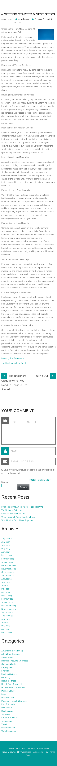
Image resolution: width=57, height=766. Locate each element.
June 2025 (6, 545)
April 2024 (5, 592)
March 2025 (6, 555)
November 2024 (8, 569)
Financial (5, 671)
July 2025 (5, 542)
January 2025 (7, 562)
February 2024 (7, 599)
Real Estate (6, 708)
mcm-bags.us (24, 19)
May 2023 (5, 626)
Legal (4, 694)
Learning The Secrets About (14, 358)
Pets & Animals (8, 704)
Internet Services (8, 691)
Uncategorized (8, 728)
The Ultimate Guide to (11, 510)
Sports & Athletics (9, 718)
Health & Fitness (8, 681)
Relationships (7, 711)
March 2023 (6, 632)
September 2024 (8, 575)
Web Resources (8, 731)
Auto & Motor (7, 657)
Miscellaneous (7, 698)
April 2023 (5, 629)
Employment (7, 667)
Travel (4, 724)
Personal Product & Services (14, 701)
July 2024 (5, 582)
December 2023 (8, 606)
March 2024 (6, 595)
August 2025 (7, 538)
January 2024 (7, 602)
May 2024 (5, 589)
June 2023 (5, 622)
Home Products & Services (13, 687)
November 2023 (8, 609)
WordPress (26, 752)
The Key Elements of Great (13, 363)
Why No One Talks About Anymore (17, 520)
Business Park (39, 752)
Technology (6, 721)
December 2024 (8, 565)
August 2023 (6, 616)
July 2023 (5, 619)
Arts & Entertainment (10, 654)
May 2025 (5, 549)
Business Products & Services (14, 661)
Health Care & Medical (11, 684)
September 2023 (8, 612)
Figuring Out (41, 375)
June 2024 (6, 585)
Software (5, 714)
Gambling (5, 677)
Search (4, 482)
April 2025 (5, 552)
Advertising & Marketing (12, 651)
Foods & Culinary (9, 674)
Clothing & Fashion (9, 664)
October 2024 (7, 572)
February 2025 (7, 559)
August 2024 (7, 579)
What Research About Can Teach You (18, 517)
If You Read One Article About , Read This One (22, 507)
